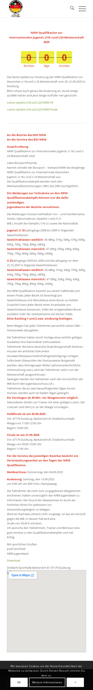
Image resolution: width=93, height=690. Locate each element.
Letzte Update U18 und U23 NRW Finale (32, 109)
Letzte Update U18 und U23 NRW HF (30, 102)
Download (13, 560)
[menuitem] (70, 8)
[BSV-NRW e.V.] (38, 8)
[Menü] (80, 8)
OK (19, 682)
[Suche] (70, 8)
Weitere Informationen (47, 682)
